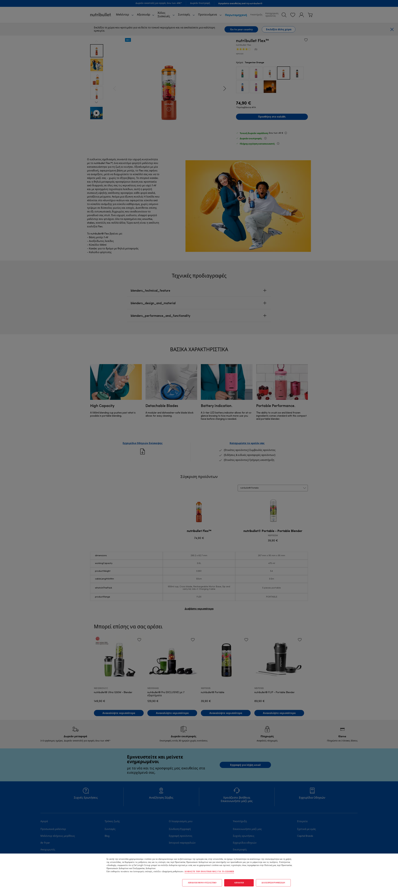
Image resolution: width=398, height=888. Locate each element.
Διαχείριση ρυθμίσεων (273, 883)
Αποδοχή (239, 883)
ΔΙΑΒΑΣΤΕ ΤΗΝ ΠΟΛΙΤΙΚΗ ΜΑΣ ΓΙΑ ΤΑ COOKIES (209, 872)
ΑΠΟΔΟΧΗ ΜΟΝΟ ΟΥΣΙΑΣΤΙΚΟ (202, 883)
